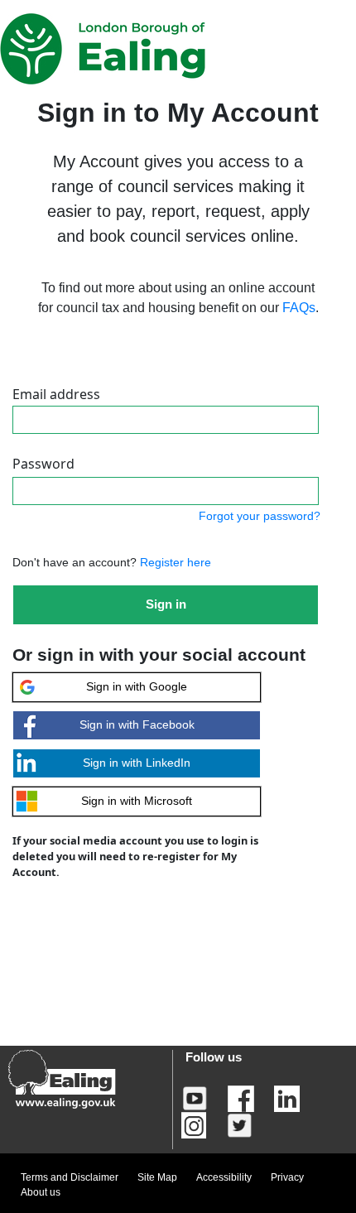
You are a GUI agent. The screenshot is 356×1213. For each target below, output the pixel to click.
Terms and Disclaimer (69, 1177)
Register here (174, 562)
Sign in (166, 604)
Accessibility (224, 1177)
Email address (56, 394)
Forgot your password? (259, 515)
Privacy (287, 1177)
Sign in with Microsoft (136, 800)
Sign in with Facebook (137, 724)
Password (43, 464)
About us (40, 1192)
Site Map (157, 1177)
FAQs (298, 308)
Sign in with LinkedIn (136, 762)
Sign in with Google (136, 686)
